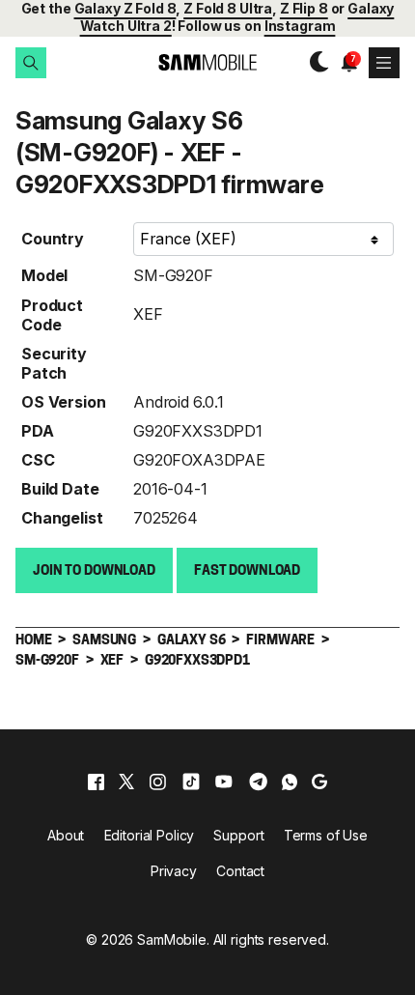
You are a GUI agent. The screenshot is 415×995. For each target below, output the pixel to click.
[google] (319, 781)
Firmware (280, 641)
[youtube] (224, 781)
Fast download (247, 571)
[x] (126, 781)
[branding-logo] (207, 62)
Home (33, 641)
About (65, 835)
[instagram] (157, 781)
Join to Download (94, 571)
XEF (148, 314)
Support (238, 835)
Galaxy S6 (191, 641)
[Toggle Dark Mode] (314, 61)
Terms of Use (326, 835)
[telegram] (258, 781)
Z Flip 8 (304, 8)
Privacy (174, 871)
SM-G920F (173, 275)
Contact (240, 871)
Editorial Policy (149, 835)
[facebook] (96, 781)
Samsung (104, 641)
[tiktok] (191, 781)
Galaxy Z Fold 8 (125, 8)
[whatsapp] (289, 781)
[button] (30, 62)
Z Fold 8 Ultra (227, 8)
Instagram (300, 25)
